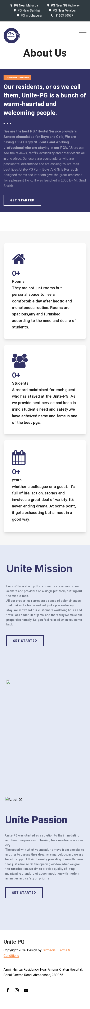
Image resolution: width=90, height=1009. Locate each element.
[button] (82, 32)
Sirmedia (49, 950)
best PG (28, 131)
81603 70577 (64, 15)
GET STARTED (22, 200)
